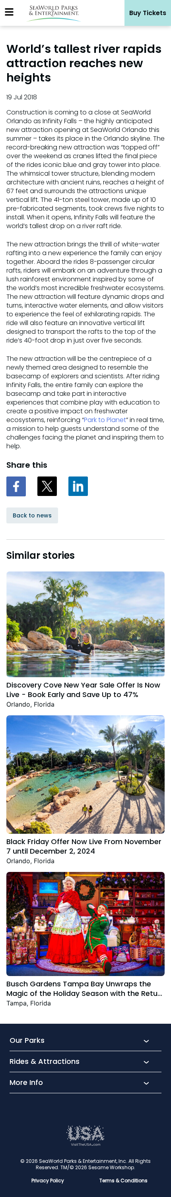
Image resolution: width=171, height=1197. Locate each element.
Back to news (32, 515)
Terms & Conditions (123, 1180)
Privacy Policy (47, 1180)
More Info (26, 1083)
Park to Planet (105, 419)
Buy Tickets (147, 12)
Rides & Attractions (45, 1062)
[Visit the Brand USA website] (85, 1144)
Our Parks (27, 1040)
